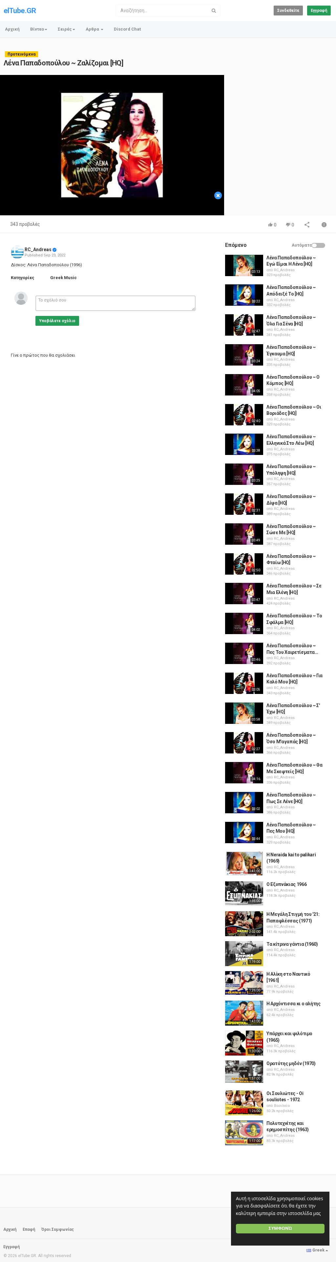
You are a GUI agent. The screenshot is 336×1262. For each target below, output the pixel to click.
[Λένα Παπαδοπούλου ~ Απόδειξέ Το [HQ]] (244, 295)
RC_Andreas (38, 249)
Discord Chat (127, 29)
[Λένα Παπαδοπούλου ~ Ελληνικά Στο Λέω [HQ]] (244, 444)
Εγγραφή (319, 10)
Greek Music (63, 277)
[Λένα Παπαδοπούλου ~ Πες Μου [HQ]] (244, 832)
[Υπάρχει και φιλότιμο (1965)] (244, 1043)
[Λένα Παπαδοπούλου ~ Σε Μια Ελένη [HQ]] (244, 593)
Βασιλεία (282, 1106)
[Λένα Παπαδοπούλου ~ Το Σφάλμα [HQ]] (244, 623)
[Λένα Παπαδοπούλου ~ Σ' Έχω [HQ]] (244, 713)
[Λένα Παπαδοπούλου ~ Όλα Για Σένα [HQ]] (244, 325)
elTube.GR (20, 11)
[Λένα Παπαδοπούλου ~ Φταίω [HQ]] (244, 564)
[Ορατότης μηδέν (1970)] (244, 1071)
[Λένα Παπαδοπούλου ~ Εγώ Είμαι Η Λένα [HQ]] (244, 265)
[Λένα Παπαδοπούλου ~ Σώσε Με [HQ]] (244, 534)
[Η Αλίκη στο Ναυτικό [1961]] (244, 983)
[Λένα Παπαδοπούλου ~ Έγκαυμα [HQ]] (244, 355)
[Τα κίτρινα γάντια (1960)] (244, 953)
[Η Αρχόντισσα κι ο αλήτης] (244, 1013)
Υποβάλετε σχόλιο (57, 321)
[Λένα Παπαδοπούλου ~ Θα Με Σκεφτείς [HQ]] (244, 772)
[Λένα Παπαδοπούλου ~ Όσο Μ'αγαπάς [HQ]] (244, 742)
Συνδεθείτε (288, 10)
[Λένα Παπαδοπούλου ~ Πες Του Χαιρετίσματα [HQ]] (244, 653)
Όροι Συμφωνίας (57, 1229)
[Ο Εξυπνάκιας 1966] (244, 893)
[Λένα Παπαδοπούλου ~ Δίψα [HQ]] (244, 504)
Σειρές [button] (65, 29)
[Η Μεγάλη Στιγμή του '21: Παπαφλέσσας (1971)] (244, 923)
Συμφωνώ (280, 1228)
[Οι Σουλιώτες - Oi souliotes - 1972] (244, 1102)
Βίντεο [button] (37, 29)
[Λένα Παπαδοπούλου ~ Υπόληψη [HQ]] (244, 474)
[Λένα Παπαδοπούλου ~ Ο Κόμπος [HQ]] (244, 384)
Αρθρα (93, 29)
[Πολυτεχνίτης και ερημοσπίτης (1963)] (244, 1132)
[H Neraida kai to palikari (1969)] (244, 863)
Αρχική (12, 29)
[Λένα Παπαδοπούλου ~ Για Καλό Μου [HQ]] (244, 683)
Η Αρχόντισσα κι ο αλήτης (293, 1003)
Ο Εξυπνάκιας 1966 (286, 884)
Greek (318, 1250)
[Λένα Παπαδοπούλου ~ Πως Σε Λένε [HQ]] (244, 802)
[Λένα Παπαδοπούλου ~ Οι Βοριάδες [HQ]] (244, 414)
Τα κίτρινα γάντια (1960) (292, 944)
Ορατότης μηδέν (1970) (291, 1063)
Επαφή (29, 1229)
